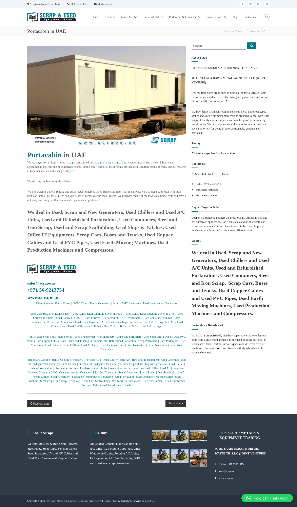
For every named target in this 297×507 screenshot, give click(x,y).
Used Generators (152, 303)
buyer (39, 162)
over (108, 162)
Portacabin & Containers (183, 17)
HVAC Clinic (80, 303)
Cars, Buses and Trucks (74, 341)
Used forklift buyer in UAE (158, 322)
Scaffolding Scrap (62, 336)
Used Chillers (53, 345)
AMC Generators (131, 303)
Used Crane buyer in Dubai (123, 322)
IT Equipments (98, 341)
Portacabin (44, 155)
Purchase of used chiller (94, 368)
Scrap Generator (60, 376)
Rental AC (78, 359)
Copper (196, 217)
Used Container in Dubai (157, 317)
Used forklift (118, 381)
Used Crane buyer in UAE (89, 322)
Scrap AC (178, 372)
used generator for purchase (127, 364)
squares (235, 344)
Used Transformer (84, 336)
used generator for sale (63, 364)
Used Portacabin (169, 341)
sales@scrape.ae (41, 283)
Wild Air (125, 359)
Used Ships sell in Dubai (157, 336)
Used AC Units (89, 345)
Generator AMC (48, 372)
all (48, 162)
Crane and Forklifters (129, 336)
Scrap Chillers (71, 345)
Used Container (63, 322)
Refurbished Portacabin (122, 341)
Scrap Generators (157, 345)
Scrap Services (214, 17)
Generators (127, 17)
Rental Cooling (60, 359)
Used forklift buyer (151, 326)
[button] (267, 498)
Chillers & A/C (151, 17)
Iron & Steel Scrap (38, 336)
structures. (221, 348)
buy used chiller (148, 368)
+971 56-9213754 (45, 290)
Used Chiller (176, 364)
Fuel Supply (165, 372)
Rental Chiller (110, 359)
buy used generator (155, 364)
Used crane (134, 381)
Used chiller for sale (66, 368)
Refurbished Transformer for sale (112, 385)
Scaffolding (102, 381)
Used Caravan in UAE (68, 317)
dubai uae (120, 162)
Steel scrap (46, 381)
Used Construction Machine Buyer (50, 313)
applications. (214, 221)
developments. (204, 352)
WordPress (150, 501)
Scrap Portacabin (147, 341)
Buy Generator (107, 372)
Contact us (250, 17)
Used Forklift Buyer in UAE (120, 326)
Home (95, 17)
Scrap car (74, 381)
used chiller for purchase (124, 368)
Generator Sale (88, 372)
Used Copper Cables (47, 341)
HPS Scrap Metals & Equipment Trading (65, 501)
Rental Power (63, 303)
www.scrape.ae (43, 297)
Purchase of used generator (94, 364)
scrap (71, 162)
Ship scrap (61, 381)
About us (110, 17)
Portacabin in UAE (114, 317)
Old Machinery (106, 336)
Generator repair (69, 372)
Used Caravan (92, 317)
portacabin (96, 162)
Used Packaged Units (112, 345)
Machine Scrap (165, 376)
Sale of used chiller (42, 368)
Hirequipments (44, 303)
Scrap (116, 303)
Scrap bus (87, 381)
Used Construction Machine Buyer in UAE (149, 313)
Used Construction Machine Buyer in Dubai (97, 313)
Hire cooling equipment (145, 359)
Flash (114, 501)
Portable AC (92, 359)
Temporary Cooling (38, 359)
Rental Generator (128, 372)
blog (235, 17)
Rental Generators (100, 303)
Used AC (165, 368)
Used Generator (170, 359)
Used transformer (152, 381)
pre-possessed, (214, 335)
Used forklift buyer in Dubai (84, 326)
